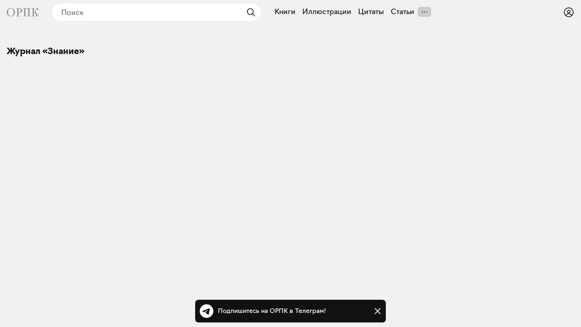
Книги (285, 11)
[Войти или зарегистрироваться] (568, 12)
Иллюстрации (326, 11)
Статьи (402, 11)
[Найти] (249, 12)
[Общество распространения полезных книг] (22, 12)
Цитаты (371, 11)
